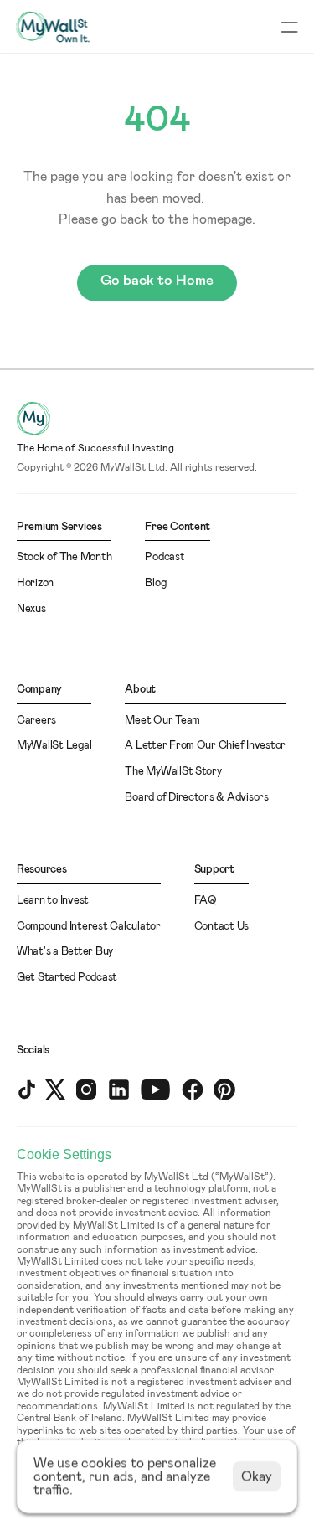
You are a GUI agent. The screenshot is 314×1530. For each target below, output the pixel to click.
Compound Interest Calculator (89, 926)
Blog (155, 583)
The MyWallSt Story (173, 771)
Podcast (164, 557)
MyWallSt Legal (54, 745)
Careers (36, 720)
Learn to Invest (53, 900)
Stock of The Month (64, 557)
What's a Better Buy (65, 951)
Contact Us (221, 926)
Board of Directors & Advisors (196, 797)
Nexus (31, 609)
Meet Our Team (162, 720)
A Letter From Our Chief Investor (205, 745)
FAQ (205, 900)
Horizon (35, 583)
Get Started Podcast (67, 977)
